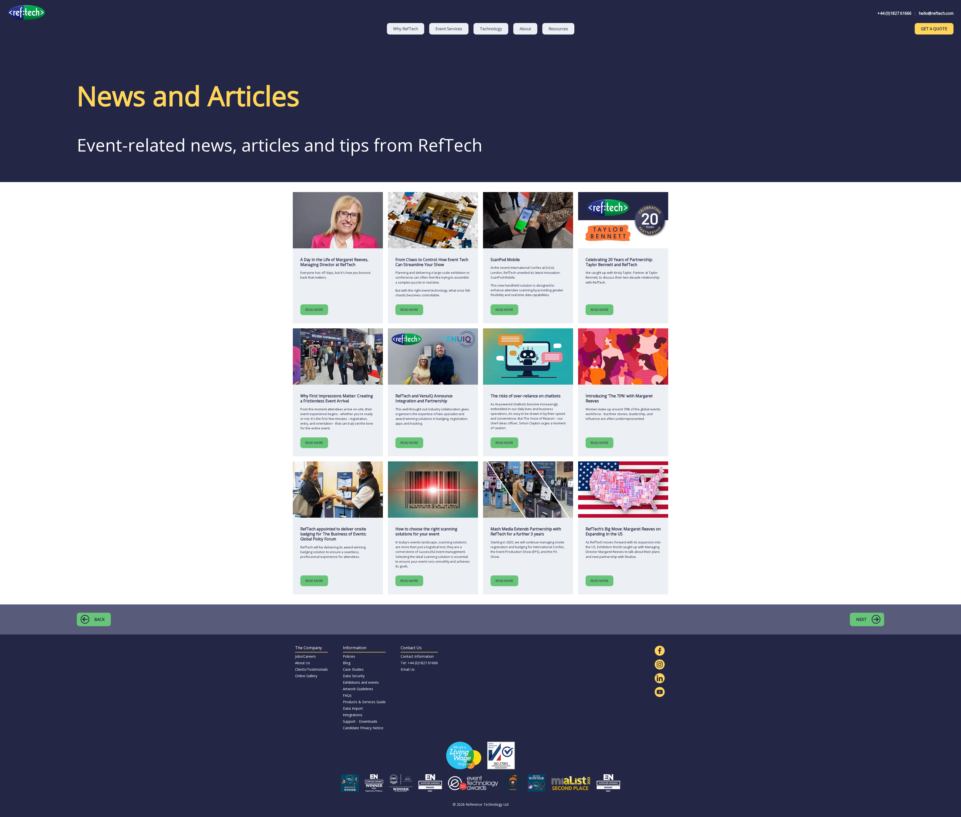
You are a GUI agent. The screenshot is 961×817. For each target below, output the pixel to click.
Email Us (408, 669)
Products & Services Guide (364, 701)
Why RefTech (405, 29)
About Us (302, 662)
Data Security (354, 675)
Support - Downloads (360, 721)
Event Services (448, 29)
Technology (491, 29)
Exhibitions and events (361, 682)
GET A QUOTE (934, 29)
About (525, 29)
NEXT (861, 619)
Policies (349, 656)
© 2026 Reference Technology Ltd (481, 804)
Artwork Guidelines (358, 688)
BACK (99, 619)
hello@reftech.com (936, 13)
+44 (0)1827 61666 (894, 13)
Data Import (353, 708)
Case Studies (353, 669)
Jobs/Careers (305, 656)
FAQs (347, 695)
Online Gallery (306, 675)
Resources (558, 29)
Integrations (352, 714)
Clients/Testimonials (311, 669)
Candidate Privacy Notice (363, 727)
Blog (346, 662)
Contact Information (417, 656)
